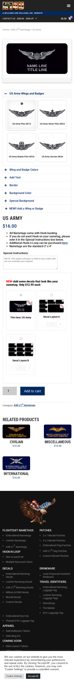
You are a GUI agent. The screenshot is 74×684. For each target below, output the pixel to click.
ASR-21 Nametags (20, 29)
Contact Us (9, 18)
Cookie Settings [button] (14, 676)
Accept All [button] (33, 676)
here (65, 243)
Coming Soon (12, 641)
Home (6, 29)
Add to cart (32, 391)
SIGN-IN (20, 18)
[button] (68, 5)
